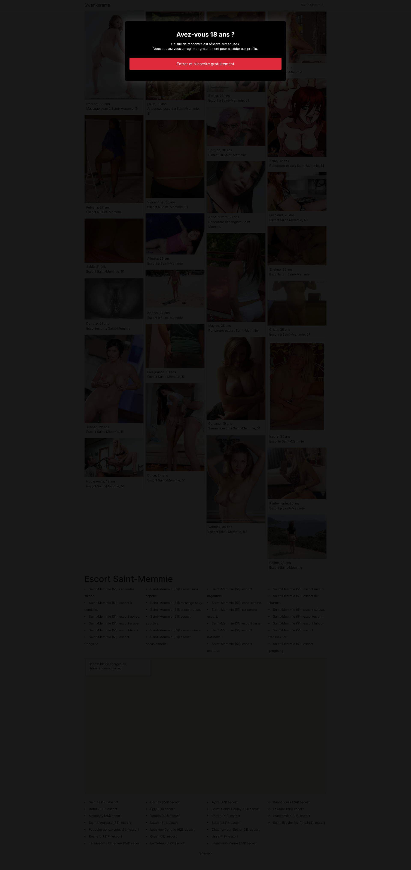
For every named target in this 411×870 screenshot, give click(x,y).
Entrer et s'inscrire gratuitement (205, 64)
